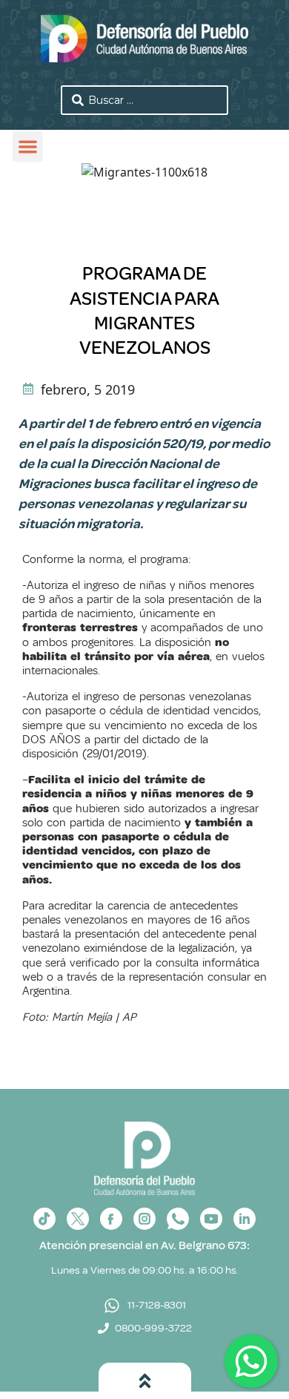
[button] (28, 146)
